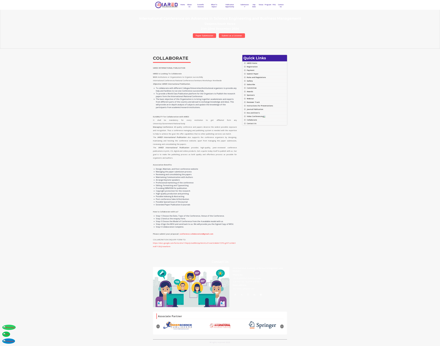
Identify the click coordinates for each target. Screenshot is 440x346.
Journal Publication (255, 109)
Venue (261, 5)
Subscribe (251, 84)
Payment (250, 70)
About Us (189, 6)
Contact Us (281, 6)
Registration (252, 67)
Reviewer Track (253, 102)
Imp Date (254, 6)
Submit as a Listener (232, 35)
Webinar (250, 99)
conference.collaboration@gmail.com (196, 234)
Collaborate (252, 120)
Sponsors (251, 95)
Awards (250, 91)
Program (268, 5)
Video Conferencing (255, 116)
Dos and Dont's (253, 113)
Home (182, 5)
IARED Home (252, 63)
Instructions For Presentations (260, 106)
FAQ (274, 5)
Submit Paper (252, 74)
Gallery (250, 81)
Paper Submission (204, 35)
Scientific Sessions (200, 6)
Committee (252, 88)
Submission (245, 5)
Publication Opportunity (229, 6)
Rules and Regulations (256, 77)
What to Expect (214, 6)
